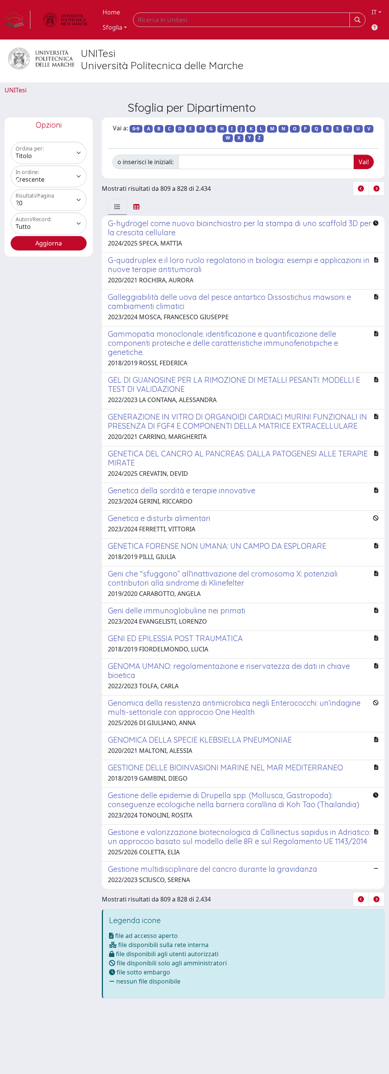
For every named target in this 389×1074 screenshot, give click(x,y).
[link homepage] (17, 20)
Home (111, 12)
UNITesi (16, 90)
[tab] (117, 207)
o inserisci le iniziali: (145, 162)
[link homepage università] (64, 20)
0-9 (136, 128)
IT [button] (374, 12)
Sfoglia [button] (112, 27)
